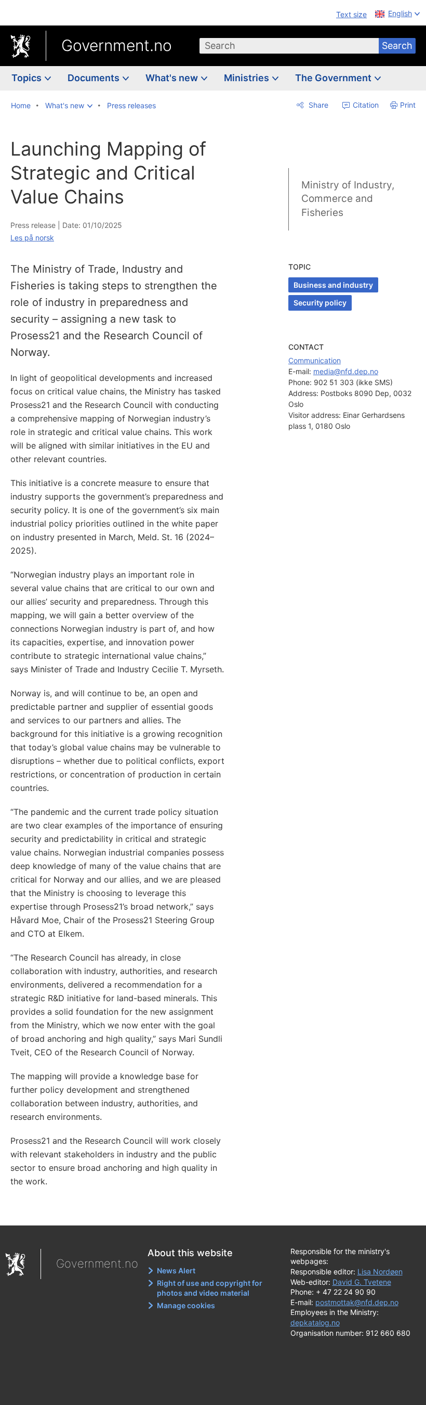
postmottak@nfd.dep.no (356, 1302)
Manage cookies (186, 1305)
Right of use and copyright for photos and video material (209, 1288)
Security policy (320, 302)
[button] (68, 105)
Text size (351, 14)
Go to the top (124, 1210)
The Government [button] (334, 77)
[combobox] (289, 46)
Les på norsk (32, 237)
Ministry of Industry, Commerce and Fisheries (347, 199)
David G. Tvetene (361, 1282)
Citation (365, 104)
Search (397, 45)
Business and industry (333, 284)
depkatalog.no (315, 1322)
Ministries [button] (247, 77)
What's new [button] (172, 77)
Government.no (116, 45)
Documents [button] (95, 77)
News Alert (176, 1270)
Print (408, 104)
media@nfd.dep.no (345, 371)
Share (317, 104)
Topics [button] (27, 77)
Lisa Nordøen (380, 1271)
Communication (314, 360)
